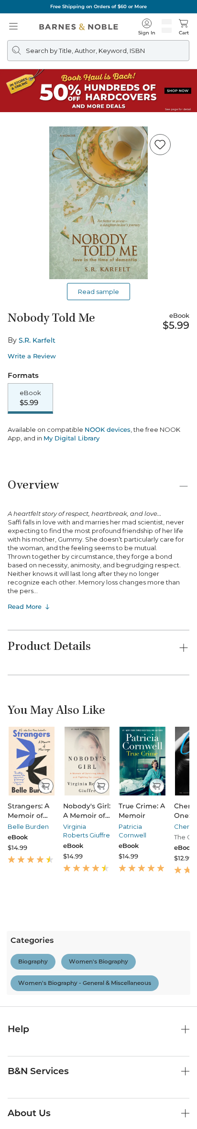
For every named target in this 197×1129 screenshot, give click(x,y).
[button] (98, 564)
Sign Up (23, 1100)
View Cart (171, 1047)
